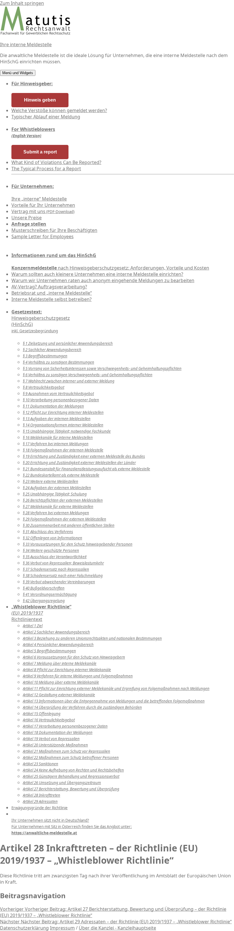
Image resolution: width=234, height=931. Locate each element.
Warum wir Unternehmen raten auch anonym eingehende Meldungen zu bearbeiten (102, 280)
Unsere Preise (26, 217)
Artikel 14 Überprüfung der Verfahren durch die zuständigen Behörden (82, 707)
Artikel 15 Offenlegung (41, 713)
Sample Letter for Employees (42, 236)
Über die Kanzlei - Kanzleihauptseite (117, 928)
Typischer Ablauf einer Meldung (45, 117)
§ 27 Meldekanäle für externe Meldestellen (58, 506)
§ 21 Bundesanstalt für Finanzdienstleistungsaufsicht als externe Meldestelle (86, 468)
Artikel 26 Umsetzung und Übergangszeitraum (62, 782)
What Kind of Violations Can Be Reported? (56, 162)
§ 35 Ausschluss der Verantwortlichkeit (54, 556)
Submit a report (40, 151)
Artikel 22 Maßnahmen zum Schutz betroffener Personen (71, 757)
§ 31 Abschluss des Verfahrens (48, 531)
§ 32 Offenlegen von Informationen (52, 538)
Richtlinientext (41, 613)
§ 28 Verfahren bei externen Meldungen (56, 512)
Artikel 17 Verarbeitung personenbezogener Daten (65, 726)
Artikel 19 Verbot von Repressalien (51, 738)
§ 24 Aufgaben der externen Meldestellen (57, 487)
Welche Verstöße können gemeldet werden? (59, 110)
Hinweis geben (40, 100)
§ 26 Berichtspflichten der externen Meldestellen (63, 500)
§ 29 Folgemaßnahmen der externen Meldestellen (64, 519)
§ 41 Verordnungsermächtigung (50, 594)
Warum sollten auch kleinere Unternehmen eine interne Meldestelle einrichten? (97, 274)
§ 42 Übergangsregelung (44, 600)
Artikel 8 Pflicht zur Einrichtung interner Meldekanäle (67, 669)
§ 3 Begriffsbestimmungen (45, 356)
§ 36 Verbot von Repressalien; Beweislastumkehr (63, 563)
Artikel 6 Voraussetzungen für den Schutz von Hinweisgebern (74, 657)
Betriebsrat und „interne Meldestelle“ (51, 293)
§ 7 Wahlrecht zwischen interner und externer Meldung (68, 381)
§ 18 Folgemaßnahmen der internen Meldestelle (63, 450)
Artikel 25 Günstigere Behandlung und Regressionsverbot (71, 776)
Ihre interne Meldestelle (26, 44)
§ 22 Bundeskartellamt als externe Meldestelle (61, 475)
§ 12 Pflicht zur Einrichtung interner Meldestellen (63, 412)
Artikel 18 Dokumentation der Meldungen (57, 732)
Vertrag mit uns (42, 211)
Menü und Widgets (17, 73)
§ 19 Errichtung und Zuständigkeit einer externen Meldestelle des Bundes (84, 456)
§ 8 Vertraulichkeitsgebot (43, 387)
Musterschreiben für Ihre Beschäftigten (54, 230)
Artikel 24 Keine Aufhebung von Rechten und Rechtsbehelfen (73, 770)
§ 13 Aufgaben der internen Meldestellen (56, 418)
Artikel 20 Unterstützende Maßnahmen (55, 745)
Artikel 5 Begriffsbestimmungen (49, 650)
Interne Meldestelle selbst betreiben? (51, 299)
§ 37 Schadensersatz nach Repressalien (56, 569)
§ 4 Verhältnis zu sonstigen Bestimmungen (58, 362)
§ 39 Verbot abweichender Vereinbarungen (59, 581)
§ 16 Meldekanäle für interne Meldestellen (58, 437)
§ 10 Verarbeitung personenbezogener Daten (61, 399)
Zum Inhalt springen (22, 3)
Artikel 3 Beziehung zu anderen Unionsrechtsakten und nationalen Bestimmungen (92, 638)
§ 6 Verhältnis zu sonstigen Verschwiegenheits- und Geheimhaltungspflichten (87, 374)
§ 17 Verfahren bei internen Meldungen (55, 443)
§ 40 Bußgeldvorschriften (43, 588)
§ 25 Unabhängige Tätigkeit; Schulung (55, 494)
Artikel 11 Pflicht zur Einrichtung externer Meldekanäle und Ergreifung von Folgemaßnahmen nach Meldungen (116, 688)
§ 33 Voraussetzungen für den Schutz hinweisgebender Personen (77, 544)
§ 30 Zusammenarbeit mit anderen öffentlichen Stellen (68, 525)
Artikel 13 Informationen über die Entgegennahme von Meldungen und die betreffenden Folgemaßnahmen (114, 701)
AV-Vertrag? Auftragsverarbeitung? (49, 287)
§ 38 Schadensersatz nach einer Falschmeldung (63, 575)
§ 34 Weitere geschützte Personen (51, 550)
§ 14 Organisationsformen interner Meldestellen (63, 425)
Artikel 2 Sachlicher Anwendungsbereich (56, 632)
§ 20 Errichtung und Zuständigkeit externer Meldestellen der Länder (79, 462)
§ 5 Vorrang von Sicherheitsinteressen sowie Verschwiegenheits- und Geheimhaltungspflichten (102, 368)
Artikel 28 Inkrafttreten (41, 795)
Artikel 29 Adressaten (40, 801)
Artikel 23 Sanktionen (40, 763)
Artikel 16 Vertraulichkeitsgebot (49, 719)
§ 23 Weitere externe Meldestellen (50, 481)
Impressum (62, 928)
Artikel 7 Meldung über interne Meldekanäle (59, 663)
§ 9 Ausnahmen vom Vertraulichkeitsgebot (58, 393)
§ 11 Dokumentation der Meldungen (53, 406)
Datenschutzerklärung (24, 928)
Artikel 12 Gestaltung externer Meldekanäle (59, 694)
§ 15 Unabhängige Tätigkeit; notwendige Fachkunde (67, 431)
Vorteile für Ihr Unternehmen (43, 205)
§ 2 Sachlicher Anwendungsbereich (52, 349)
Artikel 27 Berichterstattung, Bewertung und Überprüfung (71, 789)
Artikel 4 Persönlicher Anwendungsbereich (58, 644)
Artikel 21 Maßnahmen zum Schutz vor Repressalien (66, 751)
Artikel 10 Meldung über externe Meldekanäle (61, 682)
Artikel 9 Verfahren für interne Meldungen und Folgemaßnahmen (78, 676)
